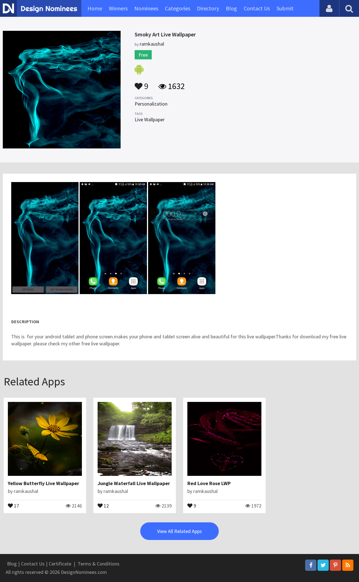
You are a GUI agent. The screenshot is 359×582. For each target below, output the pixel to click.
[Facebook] (310, 565)
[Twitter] (323, 565)
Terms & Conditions (98, 563)
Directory (208, 8)
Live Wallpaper (150, 119)
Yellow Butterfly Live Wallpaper (43, 483)
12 (106, 505)
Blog (231, 8)
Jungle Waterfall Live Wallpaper (134, 483)
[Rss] (347, 565)
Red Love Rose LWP (209, 483)
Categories (177, 8)
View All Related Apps (179, 531)
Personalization (151, 104)
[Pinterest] (335, 565)
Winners (118, 8)
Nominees (146, 8)
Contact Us (257, 8)
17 (16, 505)
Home (95, 8)
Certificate (60, 563)
